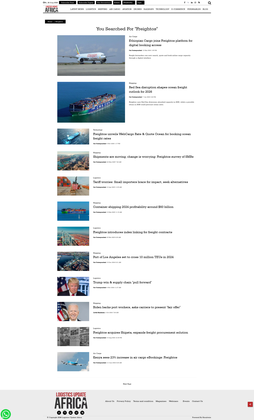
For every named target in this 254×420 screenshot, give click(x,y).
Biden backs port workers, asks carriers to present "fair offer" (137, 307)
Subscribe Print (67, 2)
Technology (97, 130)
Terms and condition (143, 401)
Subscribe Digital (86, 2)
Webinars (173, 401)
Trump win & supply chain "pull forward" (122, 282)
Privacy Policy (124, 401)
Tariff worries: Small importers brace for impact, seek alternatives (140, 182)
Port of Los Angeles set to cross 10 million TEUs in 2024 (133, 257)
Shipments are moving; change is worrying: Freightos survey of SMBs (143, 157)
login (139, 2)
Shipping (132, 83)
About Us (109, 401)
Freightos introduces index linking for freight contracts (132, 232)
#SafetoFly (127, 2)
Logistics (97, 178)
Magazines (161, 401)
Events (116, 2)
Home (50, 22)
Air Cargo (133, 36)
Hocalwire (207, 417)
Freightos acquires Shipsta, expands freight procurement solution (140, 332)
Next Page (127, 384)
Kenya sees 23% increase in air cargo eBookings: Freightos (135, 357)
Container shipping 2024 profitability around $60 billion (133, 207)
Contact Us (197, 401)
